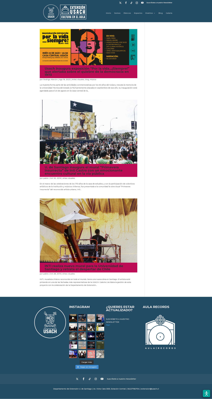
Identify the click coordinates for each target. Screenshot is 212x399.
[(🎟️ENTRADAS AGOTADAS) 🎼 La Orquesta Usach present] (82, 345)
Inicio (108, 13)
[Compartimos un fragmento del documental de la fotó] (73, 336)
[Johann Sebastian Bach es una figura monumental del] (82, 318)
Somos (117, 13)
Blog (161, 13)
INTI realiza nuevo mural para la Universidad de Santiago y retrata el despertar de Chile (84, 267)
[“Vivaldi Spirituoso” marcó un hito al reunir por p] (91, 336)
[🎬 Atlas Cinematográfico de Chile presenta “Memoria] (100, 327)
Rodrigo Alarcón (50, 79)
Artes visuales (78, 79)
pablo (45, 178)
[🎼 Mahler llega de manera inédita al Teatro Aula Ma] (82, 336)
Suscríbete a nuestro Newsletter (159, 3)
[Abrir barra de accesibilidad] (206, 393)
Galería (169, 13)
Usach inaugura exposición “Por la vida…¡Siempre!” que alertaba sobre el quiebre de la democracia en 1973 (87, 72)
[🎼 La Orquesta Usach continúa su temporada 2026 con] (91, 345)
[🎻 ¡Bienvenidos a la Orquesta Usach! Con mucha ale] (82, 327)
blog (87, 79)
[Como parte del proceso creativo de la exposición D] (100, 354)
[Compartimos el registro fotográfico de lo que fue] (100, 318)
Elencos (127, 13)
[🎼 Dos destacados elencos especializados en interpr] (91, 354)
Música (93, 79)
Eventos (149, 13)
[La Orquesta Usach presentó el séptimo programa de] (91, 327)
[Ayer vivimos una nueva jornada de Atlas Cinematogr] (73, 318)
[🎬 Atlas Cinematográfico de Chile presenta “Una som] (73, 345)
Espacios (138, 13)
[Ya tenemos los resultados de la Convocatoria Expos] (100, 345)
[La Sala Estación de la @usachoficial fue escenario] (73, 327)
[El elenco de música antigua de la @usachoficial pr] (91, 318)
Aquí (108, 325)
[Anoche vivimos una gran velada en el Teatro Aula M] (100, 336)
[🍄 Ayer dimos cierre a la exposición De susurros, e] (82, 354)
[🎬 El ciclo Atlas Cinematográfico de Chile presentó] (73, 354)
